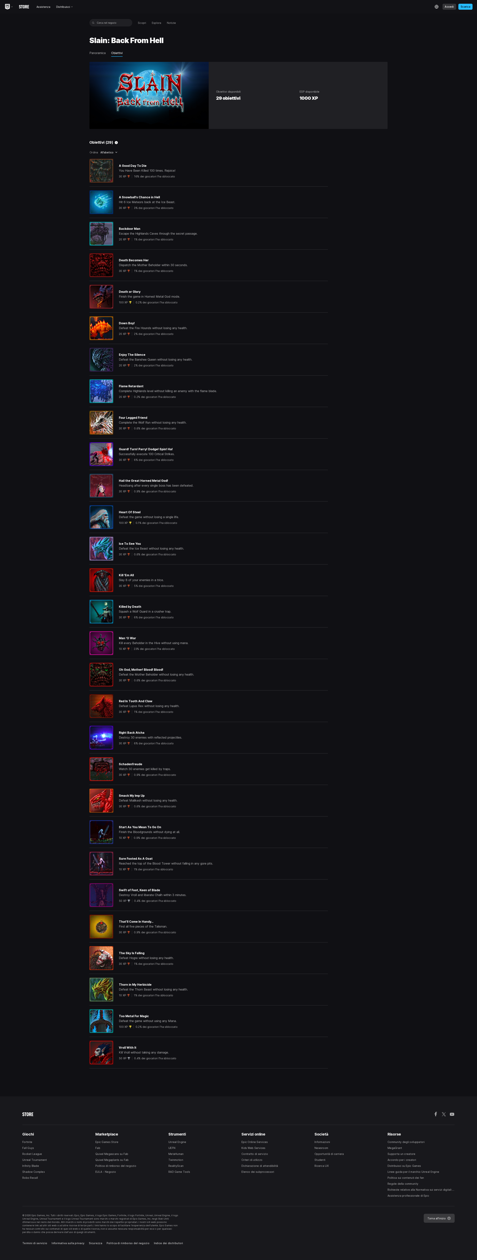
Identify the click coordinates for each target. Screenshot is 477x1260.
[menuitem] (142, 23)
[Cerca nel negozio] (93, 22)
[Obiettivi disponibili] (116, 142)
